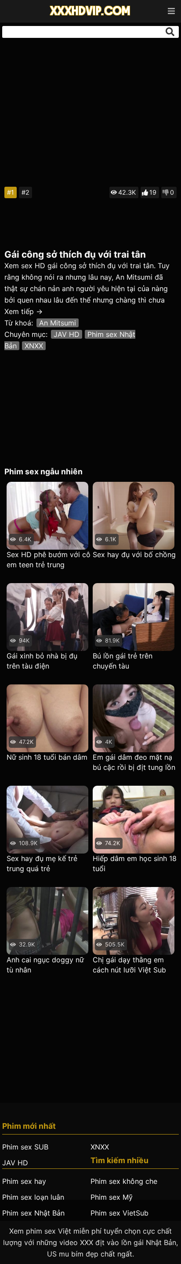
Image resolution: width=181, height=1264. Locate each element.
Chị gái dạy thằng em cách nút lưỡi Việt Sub (129, 964)
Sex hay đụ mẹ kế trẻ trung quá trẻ (42, 863)
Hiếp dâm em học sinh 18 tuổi (135, 863)
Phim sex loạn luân (33, 1197)
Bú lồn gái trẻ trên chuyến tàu (122, 660)
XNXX (34, 345)
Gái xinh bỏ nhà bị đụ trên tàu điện (42, 660)
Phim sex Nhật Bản (33, 1213)
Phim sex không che (123, 1181)
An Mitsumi (57, 322)
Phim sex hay (24, 1181)
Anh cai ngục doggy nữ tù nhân (45, 964)
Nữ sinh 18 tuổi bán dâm (47, 757)
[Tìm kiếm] (170, 31)
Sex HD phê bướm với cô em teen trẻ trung (48, 559)
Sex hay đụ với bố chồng (134, 554)
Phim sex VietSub (119, 1213)
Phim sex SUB (25, 1146)
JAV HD (67, 334)
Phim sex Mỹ (111, 1197)
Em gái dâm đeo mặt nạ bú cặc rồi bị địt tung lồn (134, 762)
